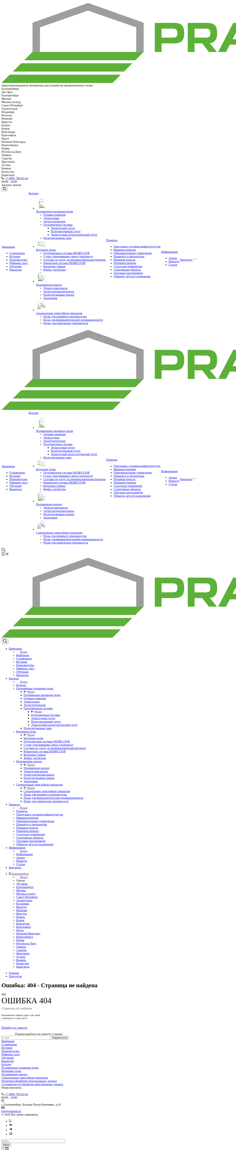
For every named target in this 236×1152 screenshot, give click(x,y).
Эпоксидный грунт (63, 228)
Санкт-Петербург (27, 897)
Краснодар (23, 923)
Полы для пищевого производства (65, 316)
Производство (18, 259)
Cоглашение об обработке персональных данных (32, 1084)
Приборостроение (125, 263)
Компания (8, 246)
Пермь (20, 940)
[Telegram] (11, 1130)
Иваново (21, 910)
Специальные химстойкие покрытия (59, 313)
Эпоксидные (51, 218)
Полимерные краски (49, 284)
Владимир (22, 903)
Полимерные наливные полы (54, 211)
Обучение (15, 266)
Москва (21, 890)
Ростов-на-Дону (26, 943)
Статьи (173, 264)
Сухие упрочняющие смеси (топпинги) (68, 256)
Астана (20, 956)
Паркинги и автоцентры (129, 256)
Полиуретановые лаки (57, 238)
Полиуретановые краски (58, 294)
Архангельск (24, 900)
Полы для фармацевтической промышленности (73, 319)
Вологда (21, 907)
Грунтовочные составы (57, 224)
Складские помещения (128, 266)
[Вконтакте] (11, 1125)
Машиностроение (125, 249)
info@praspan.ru (11, 1111)
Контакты (186, 259)
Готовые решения (54, 214)
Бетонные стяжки (54, 266)
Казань (20, 917)
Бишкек (21, 960)
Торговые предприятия (128, 273)
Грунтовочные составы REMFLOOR (66, 253)
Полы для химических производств (65, 323)
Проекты (111, 240)
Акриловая (50, 298)
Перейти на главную (14, 1027)
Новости (174, 261)
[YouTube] (11, 1134)
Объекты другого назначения (132, 276)
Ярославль (23, 953)
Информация (169, 251)
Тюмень (21, 946)
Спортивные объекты (127, 269)
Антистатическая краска (58, 291)
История (14, 256)
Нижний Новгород (28, 933)
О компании (17, 253)
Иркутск (21, 913)
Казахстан (22, 963)
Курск (20, 930)
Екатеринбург (25, 887)
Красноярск (23, 926)
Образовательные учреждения (133, 253)
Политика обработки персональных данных (29, 1081)
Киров (20, 920)
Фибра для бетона (54, 269)
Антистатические (54, 221)
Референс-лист (18, 263)
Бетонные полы (46, 249)
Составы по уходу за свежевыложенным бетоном (74, 259)
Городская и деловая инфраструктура (137, 246)
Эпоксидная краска (55, 288)
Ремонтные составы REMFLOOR (64, 263)
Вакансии (15, 269)
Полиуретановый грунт (66, 231)
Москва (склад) (25, 893)
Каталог (34, 193)
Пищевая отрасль (124, 259)
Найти (6, 1145)
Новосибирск (24, 936)
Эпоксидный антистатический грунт (74, 234)
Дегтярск (22, 883)
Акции (173, 258)
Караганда (22, 966)
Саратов (21, 950)
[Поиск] (4, 189)
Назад (23, 651)
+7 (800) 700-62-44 (16, 178)
